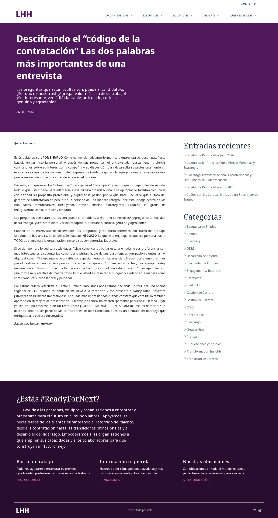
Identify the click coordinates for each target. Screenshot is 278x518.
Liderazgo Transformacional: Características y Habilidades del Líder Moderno (218, 177)
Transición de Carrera (202, 359)
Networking (195, 329)
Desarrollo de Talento (202, 256)
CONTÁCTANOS (110, 479)
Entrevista (194, 278)
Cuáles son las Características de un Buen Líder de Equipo (221, 197)
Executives (150, 15)
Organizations (117, 15)
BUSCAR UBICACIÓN (196, 479)
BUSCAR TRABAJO (28, 479)
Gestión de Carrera (200, 292)
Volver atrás (27, 143)
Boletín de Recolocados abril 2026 (210, 187)
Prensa (192, 337)
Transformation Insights (204, 351)
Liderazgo (194, 322)
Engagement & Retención (204, 271)
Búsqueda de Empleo (201, 226)
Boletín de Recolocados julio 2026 (210, 155)
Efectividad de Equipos (202, 263)
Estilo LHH (194, 285)
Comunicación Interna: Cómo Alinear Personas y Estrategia (219, 165)
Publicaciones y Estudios (204, 344)
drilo (149, 510)
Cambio (192, 234)
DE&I (190, 248)
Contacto (248, 4)
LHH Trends (195, 315)
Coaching (193, 241)
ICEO (190, 307)
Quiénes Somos (241, 15)
